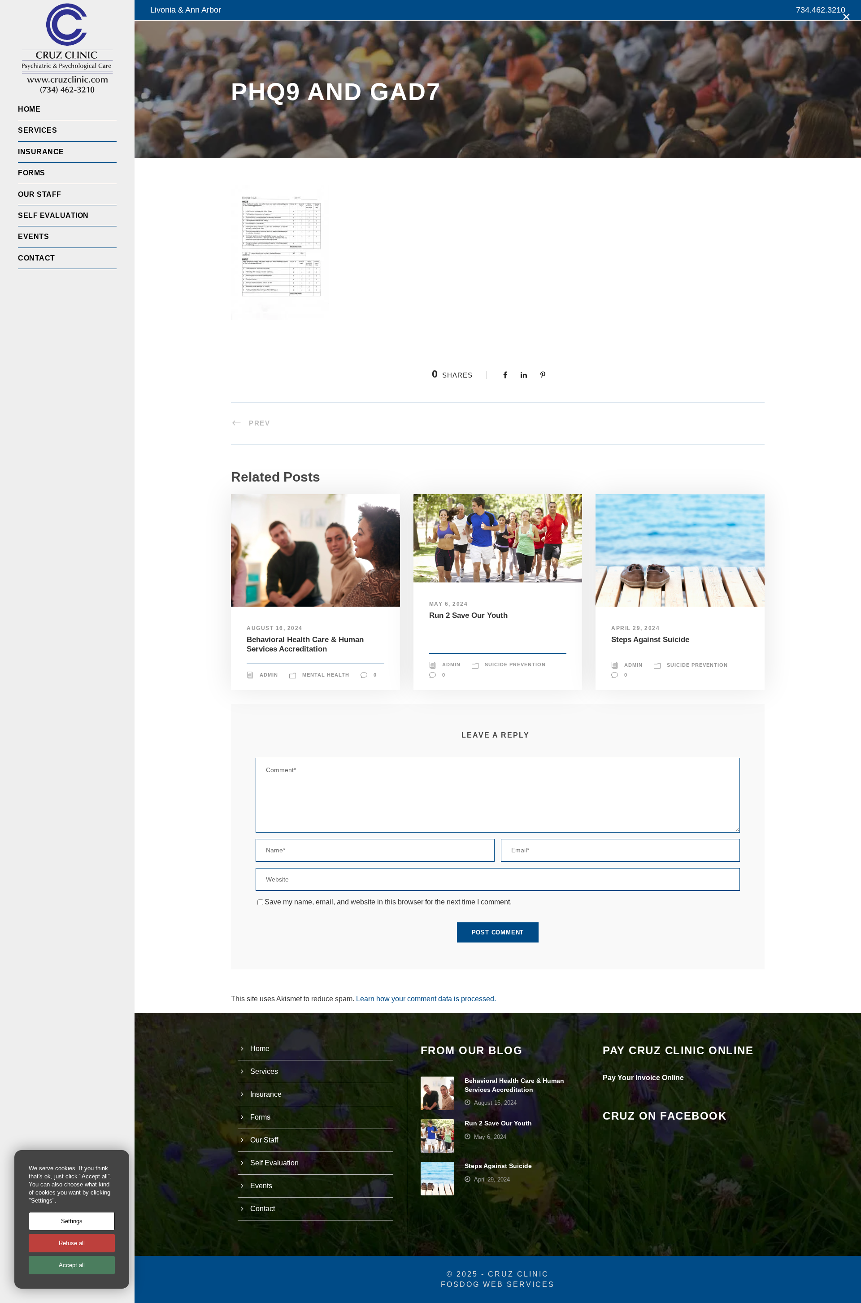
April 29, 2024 (635, 628)
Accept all (72, 1265)
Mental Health (325, 675)
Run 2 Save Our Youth (468, 615)
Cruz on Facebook (664, 1116)
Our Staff (39, 194)
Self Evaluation (53, 215)
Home (29, 109)
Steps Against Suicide (650, 639)
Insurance (41, 152)
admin (269, 675)
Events (33, 236)
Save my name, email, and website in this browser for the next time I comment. (388, 902)
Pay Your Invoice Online (643, 1077)
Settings (72, 1221)
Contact (36, 258)
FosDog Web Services (498, 1284)
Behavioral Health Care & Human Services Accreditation (305, 644)
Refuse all (72, 1243)
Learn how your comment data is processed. (426, 999)
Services (37, 130)
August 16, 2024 (275, 628)
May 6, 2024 (448, 604)
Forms (31, 173)
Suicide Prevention (515, 664)
